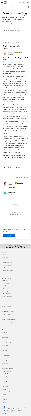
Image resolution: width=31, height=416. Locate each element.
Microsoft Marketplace (6, 371)
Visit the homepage (7, 23)
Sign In (27, 2)
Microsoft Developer (6, 360)
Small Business (5, 350)
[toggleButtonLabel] (28, 7)
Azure (3, 358)
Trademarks (19, 410)
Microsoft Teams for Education (8, 311)
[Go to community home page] (5, 2)
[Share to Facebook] (10, 247)
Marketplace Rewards (6, 373)
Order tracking (5, 291)
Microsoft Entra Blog (7, 7)
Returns (3, 288)
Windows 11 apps (5, 273)
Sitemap (3, 408)
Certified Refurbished (6, 293)
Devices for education (6, 309)
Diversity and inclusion (6, 397)
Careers (3, 384)
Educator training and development (9, 319)
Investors (4, 394)
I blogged (12, 62)
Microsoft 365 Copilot (6, 348)
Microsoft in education (6, 306)
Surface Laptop (5, 257)
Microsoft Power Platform (7, 342)
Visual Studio (4, 376)
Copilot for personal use (7, 265)
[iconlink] (5, 193)
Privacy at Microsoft (6, 391)
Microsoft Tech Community (7, 368)
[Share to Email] (24, 247)
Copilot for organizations (7, 262)
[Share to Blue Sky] (18, 247)
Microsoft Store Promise (7, 296)
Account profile (5, 280)
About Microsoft (5, 386)
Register (22, 2)
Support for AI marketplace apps (8, 366)
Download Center (5, 283)
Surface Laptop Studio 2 (6, 260)
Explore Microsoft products (7, 270)
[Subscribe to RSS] (21, 247)
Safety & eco (4, 411)
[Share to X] (13, 247)
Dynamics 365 (5, 337)
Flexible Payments (5, 298)
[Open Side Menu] (2, 2)
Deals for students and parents (8, 322)
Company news (5, 389)
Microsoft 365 (5, 340)
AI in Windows (5, 267)
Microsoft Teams (5, 345)
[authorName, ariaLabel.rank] (5, 54)
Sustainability (4, 402)
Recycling (11, 411)
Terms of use (12, 410)
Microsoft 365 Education (7, 314)
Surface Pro (4, 254)
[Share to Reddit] (15, 247)
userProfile (12, 187)
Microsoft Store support (6, 285)
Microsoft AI (4, 332)
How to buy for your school (7, 316)
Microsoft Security (5, 334)
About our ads (18, 411)
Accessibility (4, 399)
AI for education (5, 324)
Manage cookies (5, 410)
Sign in (9, 235)
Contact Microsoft (10, 408)
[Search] (18, 2)
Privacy (17, 408)
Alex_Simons (11, 52)
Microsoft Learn (5, 363)
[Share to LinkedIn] (7, 247)
